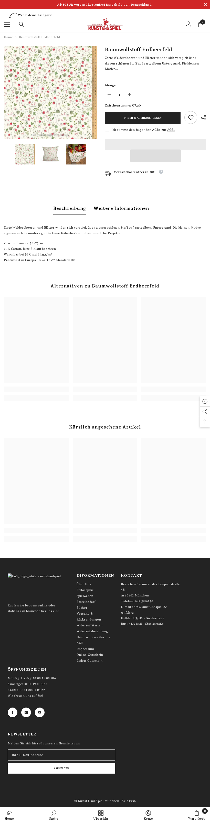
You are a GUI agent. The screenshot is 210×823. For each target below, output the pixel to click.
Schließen (205, 5)
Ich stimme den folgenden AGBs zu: (138, 130)
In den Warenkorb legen (143, 117)
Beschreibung (69, 208)
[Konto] (188, 24)
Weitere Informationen (121, 208)
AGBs (171, 130)
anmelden (61, 768)
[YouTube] (40, 712)
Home (8, 37)
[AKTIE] (201, 118)
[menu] (7, 24)
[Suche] (21, 24)
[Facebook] (12, 712)
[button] (155, 155)
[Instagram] (26, 712)
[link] (190, 117)
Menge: (111, 85)
